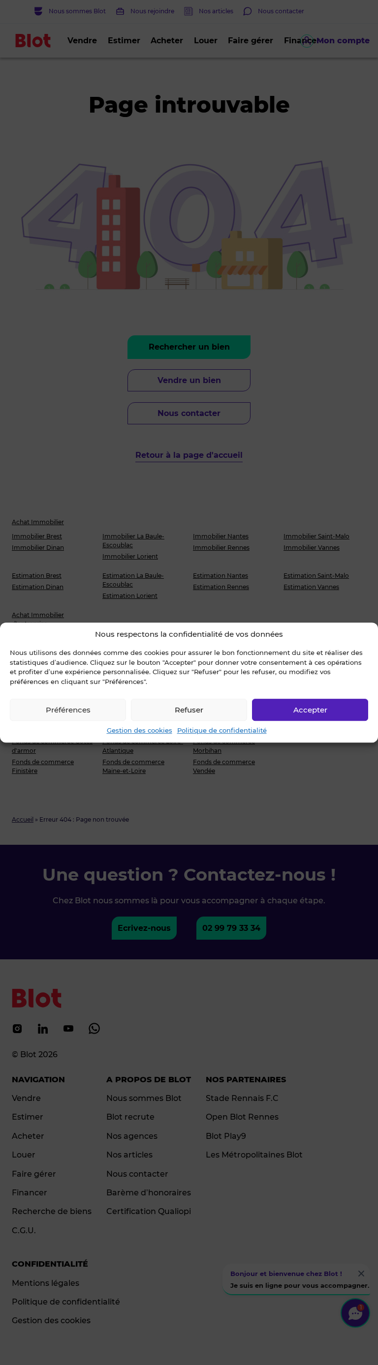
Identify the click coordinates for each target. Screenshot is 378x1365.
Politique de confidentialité (222, 730)
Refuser (189, 709)
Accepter (310, 709)
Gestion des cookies (139, 730)
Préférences (68, 709)
